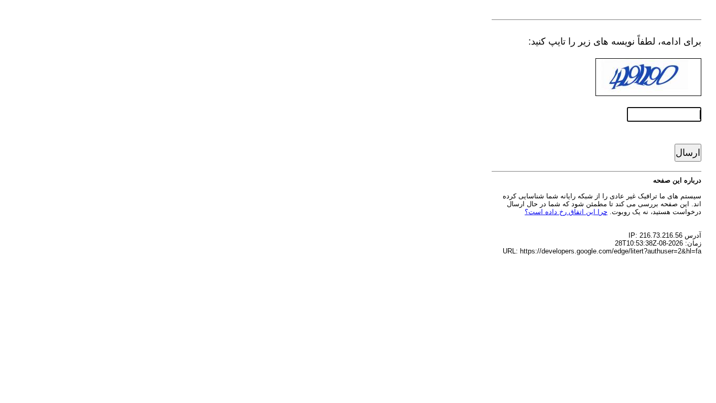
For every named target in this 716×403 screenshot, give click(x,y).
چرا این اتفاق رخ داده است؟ (566, 212)
